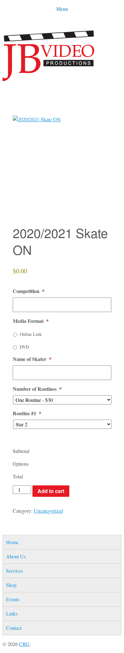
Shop (11, 585)
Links (11, 613)
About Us (16, 556)
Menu (62, 8)
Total (18, 476)
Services (14, 570)
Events (12, 599)
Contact (14, 627)
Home (12, 542)
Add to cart (51, 491)
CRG (24, 644)
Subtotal (21, 451)
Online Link (31, 334)
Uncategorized (48, 510)
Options (21, 463)
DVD (24, 347)
